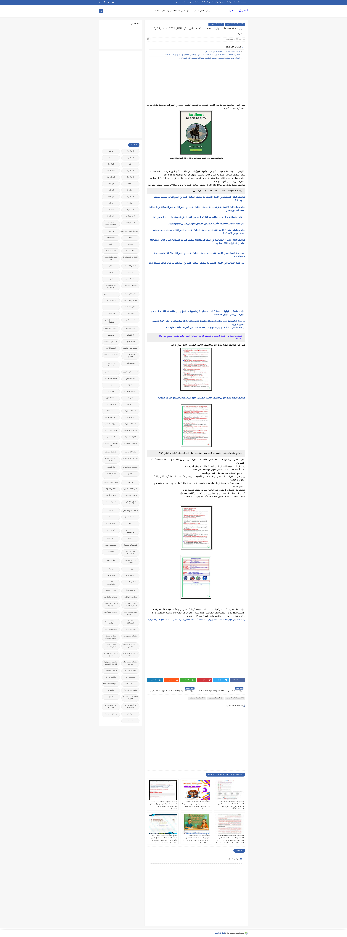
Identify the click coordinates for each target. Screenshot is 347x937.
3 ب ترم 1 (111, 190)
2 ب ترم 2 (130, 171)
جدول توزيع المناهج (130, 511)
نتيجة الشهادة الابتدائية (110, 707)
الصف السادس (111, 379)
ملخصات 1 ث (130, 677)
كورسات (130, 569)
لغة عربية (111, 576)
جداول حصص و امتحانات (130, 503)
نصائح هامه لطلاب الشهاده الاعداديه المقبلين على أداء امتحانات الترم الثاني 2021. (209, 58)
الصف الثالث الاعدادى (235, 24)
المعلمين (111, 437)
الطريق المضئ (238, 10)
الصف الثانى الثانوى (130, 372)
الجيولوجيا (111, 314)
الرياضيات (130, 335)
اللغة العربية (130, 418)
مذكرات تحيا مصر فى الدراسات (130, 614)
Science (130, 238)
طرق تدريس (110, 524)
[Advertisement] (196, 83)
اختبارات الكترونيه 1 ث (111, 258)
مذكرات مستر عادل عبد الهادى (130, 655)
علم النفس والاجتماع (130, 531)
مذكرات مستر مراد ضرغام (130, 663)
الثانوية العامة (111, 301)
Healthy (111, 231)
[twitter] (108, 2)
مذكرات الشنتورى (111, 597)
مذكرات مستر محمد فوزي (110, 655)
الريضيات (110, 335)
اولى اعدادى (111, 467)
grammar (111, 238)
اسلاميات (111, 266)
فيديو (130, 539)
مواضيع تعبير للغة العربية (130, 698)
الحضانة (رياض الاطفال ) (111, 321)
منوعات (111, 690)
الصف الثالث (111, 348)
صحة (111, 517)
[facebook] (104, 2)
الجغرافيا (130, 314)
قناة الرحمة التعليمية (130, 553)
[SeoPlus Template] (246, 933)
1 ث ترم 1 (130, 158)
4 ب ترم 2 (130, 210)
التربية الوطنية (130, 294)
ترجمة (130, 482)
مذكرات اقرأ (130, 591)
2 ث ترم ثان (130, 184)
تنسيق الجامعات (130, 495)
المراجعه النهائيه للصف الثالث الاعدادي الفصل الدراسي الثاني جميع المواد (207, 224)
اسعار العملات (130, 266)
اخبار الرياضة (111, 251)
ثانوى (183, 11)
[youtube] (113, 2)
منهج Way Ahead (130, 690)
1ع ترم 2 (111, 164)
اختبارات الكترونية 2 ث (130, 258)
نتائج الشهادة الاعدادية (130, 707)
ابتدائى (196, 11)
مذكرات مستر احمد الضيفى (130, 646)
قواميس (111, 552)
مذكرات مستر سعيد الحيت (111, 646)
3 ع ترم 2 (111, 197)
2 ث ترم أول (111, 177)
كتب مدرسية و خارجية (130, 562)
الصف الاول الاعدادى (110, 342)
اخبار (111, 244)
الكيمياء (130, 405)
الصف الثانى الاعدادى (111, 365)
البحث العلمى (130, 279)
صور (130, 524)
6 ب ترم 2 (110, 216)
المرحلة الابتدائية (130, 430)
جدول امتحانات (110, 502)
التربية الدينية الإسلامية (111, 287)
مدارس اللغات (130, 582)
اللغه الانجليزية (216, 24)
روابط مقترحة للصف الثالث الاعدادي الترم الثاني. (222, 51)
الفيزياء (111, 392)
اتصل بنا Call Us (207, 2)
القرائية (130, 398)
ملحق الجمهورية (111, 671)
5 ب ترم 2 (110, 210)
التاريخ (111, 279)
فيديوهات (111, 539)
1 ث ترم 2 (111, 158)
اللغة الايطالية (110, 411)
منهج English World (110, 684)
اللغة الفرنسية (111, 418)
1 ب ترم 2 (111, 151)
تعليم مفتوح (111, 489)
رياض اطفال (205, 11)
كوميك (110, 569)
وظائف (130, 721)
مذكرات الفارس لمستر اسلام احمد (130, 605)
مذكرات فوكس (130, 630)
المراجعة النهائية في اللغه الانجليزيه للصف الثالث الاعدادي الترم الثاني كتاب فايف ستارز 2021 (197, 263)
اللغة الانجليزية (130, 411)
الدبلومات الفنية (130, 329)
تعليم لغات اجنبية (111, 482)
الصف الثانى (130, 363)
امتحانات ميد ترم (111, 452)
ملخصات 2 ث (111, 677)
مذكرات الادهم (111, 591)
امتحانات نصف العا (130, 459)
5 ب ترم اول (130, 216)
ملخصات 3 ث (130, 684)
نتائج (111, 697)
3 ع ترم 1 (130, 203)
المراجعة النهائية (158, 11)
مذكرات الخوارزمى (130, 597)
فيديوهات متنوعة (130, 545)
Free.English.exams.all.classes (129, 231)
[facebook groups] (100, 2)
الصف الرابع (130, 379)
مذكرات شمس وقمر (111, 622)
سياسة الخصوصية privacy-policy (188, 2)
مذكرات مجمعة (111, 630)
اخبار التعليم (130, 251)
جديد (111, 511)
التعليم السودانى (130, 301)
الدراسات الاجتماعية (110, 329)
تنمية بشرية (111, 495)
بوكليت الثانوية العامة (110, 475)
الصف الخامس (111, 372)
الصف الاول (130, 342)
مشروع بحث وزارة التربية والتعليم (111, 663)
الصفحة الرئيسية (240, 2)
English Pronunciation (110, 224)
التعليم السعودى (111, 294)
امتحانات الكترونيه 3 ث (110, 445)
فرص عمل (111, 530)
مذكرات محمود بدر (130, 636)
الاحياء (130, 272)
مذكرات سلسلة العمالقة (130, 622)
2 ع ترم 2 (130, 190)
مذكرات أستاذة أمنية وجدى (110, 583)
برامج (130, 474)
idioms (130, 244)
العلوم (130, 385)
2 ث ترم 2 (130, 177)
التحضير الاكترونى (130, 285)
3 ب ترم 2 (130, 197)
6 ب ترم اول (130, 223)
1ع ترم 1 (130, 164)
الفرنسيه (110, 385)
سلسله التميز (130, 517)
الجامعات (111, 307)
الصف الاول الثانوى (130, 348)
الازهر (111, 272)
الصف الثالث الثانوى (111, 355)
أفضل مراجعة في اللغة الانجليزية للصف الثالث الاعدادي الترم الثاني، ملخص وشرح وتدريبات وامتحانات (202, 55)
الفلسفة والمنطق (130, 392)
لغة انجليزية (130, 576)
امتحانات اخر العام (130, 443)
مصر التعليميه (130, 671)
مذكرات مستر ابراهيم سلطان (111, 637)
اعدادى (189, 11)
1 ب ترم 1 (130, 151)
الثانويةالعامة (130, 307)
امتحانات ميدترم (173, 11)
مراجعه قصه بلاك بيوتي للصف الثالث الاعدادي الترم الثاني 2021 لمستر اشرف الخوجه (201, 398)
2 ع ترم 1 (111, 184)
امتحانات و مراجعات (130, 467)
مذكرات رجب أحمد (111, 612)
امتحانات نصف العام (110, 460)
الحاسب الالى (130, 320)
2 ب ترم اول (111, 171)
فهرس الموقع (220, 2)
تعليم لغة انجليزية (130, 489)
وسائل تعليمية (111, 714)
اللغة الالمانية (111, 405)
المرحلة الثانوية (130, 437)
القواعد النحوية (111, 398)
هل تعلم (130, 714)
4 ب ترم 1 (111, 203)
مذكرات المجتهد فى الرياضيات (111, 605)
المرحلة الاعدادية (111, 430)
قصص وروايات (111, 545)
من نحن (229, 2)
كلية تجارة (111, 560)
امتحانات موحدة (130, 452)
